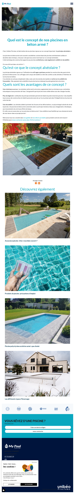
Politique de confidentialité (10, 480)
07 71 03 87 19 (9, 456)
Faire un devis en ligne (38, 427)
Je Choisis (11, 484)
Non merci (34, 462)
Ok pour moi (29, 484)
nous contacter (38, 431)
